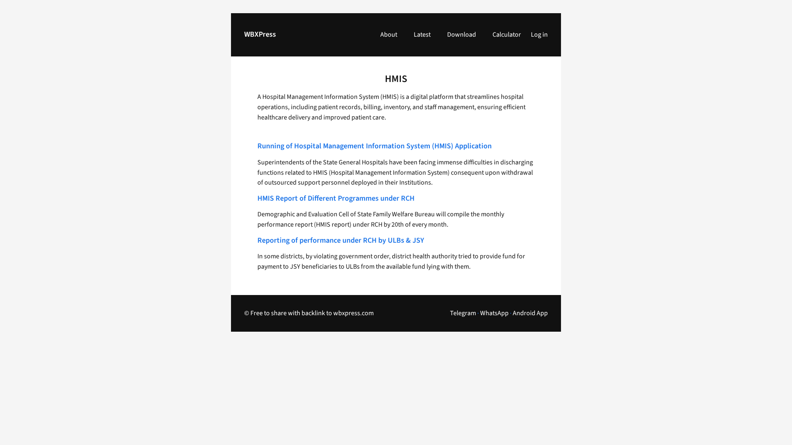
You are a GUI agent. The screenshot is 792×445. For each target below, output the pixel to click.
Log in (539, 34)
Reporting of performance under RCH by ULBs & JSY (340, 241)
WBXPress (260, 34)
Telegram (463, 313)
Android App (530, 313)
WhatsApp (494, 313)
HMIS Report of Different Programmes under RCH (336, 199)
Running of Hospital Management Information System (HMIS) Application (374, 146)
